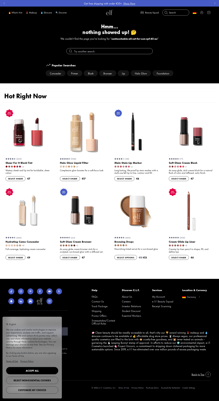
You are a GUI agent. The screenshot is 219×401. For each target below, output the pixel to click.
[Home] (109, 12)
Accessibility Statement (170, 388)
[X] (59, 291)
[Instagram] (21, 291)
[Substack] (30, 301)
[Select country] (194, 12)
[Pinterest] (30, 291)
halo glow (141, 73)
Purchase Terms (152, 388)
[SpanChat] (11, 301)
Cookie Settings (188, 388)
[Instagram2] (49, 301)
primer (74, 73)
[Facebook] (40, 291)
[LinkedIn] (21, 301)
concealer (55, 73)
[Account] (202, 12)
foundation (163, 73)
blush (91, 73)
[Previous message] (4, 3)
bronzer (107, 73)
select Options (125, 257)
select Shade (15, 178)
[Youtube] (49, 291)
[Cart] (209, 12)
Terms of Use (123, 388)
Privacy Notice (138, 388)
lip (123, 73)
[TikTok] (11, 291)
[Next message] (215, 3)
